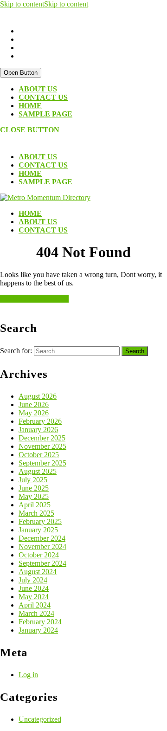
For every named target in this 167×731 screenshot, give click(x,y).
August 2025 (38, 471)
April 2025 (35, 505)
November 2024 (42, 546)
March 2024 (36, 613)
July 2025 (33, 480)
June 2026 (34, 404)
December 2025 (42, 438)
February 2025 (40, 521)
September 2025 (42, 463)
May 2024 (34, 597)
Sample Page (45, 114)
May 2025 (34, 496)
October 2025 (39, 455)
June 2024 (34, 588)
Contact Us (43, 97)
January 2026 (38, 429)
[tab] (20, 73)
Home (30, 106)
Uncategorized (40, 719)
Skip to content (44, 4)
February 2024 (40, 622)
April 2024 (35, 605)
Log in (28, 675)
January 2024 (38, 630)
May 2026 (34, 413)
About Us (38, 89)
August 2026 (38, 396)
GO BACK (34, 299)
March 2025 (36, 513)
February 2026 (40, 421)
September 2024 (42, 563)
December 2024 (42, 538)
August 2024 (38, 572)
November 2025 (42, 446)
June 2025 (34, 488)
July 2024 (33, 580)
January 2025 (38, 530)
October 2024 (39, 555)
